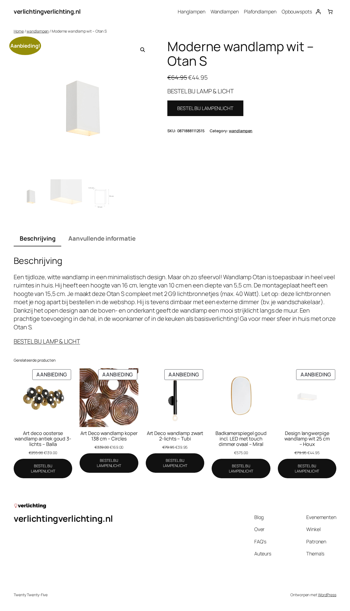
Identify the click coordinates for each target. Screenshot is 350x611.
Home (19, 31)
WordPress (327, 594)
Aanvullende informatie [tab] (102, 238)
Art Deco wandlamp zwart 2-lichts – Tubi (175, 435)
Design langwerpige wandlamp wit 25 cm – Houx (306, 438)
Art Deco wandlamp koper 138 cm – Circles (109, 435)
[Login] (318, 11)
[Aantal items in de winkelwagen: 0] (330, 11)
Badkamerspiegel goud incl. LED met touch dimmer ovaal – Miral (241, 438)
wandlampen (38, 31)
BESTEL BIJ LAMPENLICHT (205, 108)
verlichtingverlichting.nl (47, 11)
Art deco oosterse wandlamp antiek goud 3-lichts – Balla (42, 438)
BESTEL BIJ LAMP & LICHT (47, 341)
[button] (143, 50)
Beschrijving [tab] (38, 238)
